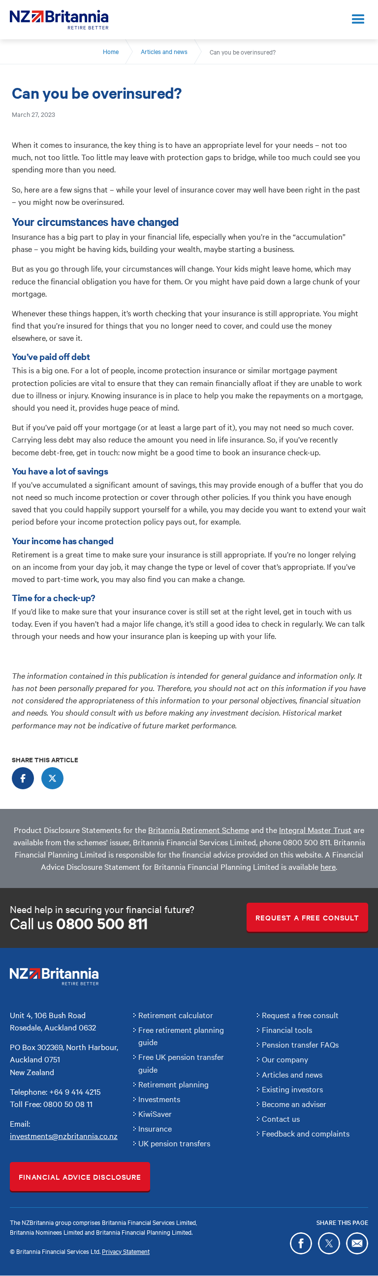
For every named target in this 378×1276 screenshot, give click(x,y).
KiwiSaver (155, 1113)
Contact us (281, 1118)
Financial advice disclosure (80, 1176)
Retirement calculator (175, 1014)
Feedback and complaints (305, 1133)
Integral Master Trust (315, 829)
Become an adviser (294, 1103)
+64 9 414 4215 (74, 1091)
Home (111, 51)
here (328, 866)
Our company (285, 1059)
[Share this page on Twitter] (329, 1243)
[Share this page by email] (357, 1243)
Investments (159, 1098)
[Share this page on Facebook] (301, 1243)
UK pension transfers (174, 1142)
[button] (358, 19)
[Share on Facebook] (23, 778)
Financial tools (287, 1029)
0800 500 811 (306, 841)
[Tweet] (52, 778)
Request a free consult (307, 917)
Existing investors (292, 1088)
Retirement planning (173, 1084)
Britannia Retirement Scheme (198, 829)
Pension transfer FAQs (300, 1044)
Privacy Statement (126, 1251)
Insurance (155, 1128)
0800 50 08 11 (68, 1103)
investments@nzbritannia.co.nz (64, 1135)
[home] (59, 19)
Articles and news (164, 51)
